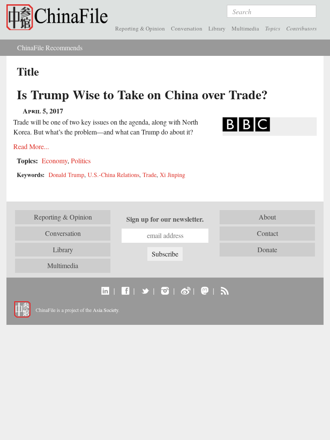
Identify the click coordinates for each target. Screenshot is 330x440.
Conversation (186, 28)
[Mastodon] (204, 290)
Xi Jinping (172, 175)
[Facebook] (125, 290)
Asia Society (105, 309)
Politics (81, 160)
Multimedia (245, 28)
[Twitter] (145, 290)
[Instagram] (164, 290)
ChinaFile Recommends (49, 47)
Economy (54, 160)
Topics (272, 28)
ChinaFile (59, 17)
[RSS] (224, 290)
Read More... (31, 146)
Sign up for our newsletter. (165, 219)
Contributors (301, 28)
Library (217, 28)
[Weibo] (185, 290)
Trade (149, 175)
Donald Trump (66, 175)
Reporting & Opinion (140, 28)
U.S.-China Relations (113, 175)
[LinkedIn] (105, 290)
